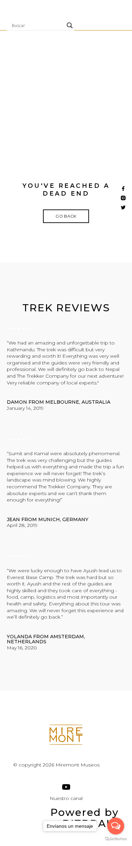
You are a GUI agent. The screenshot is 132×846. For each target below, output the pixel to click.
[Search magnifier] (69, 25)
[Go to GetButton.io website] (116, 839)
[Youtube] (66, 786)
